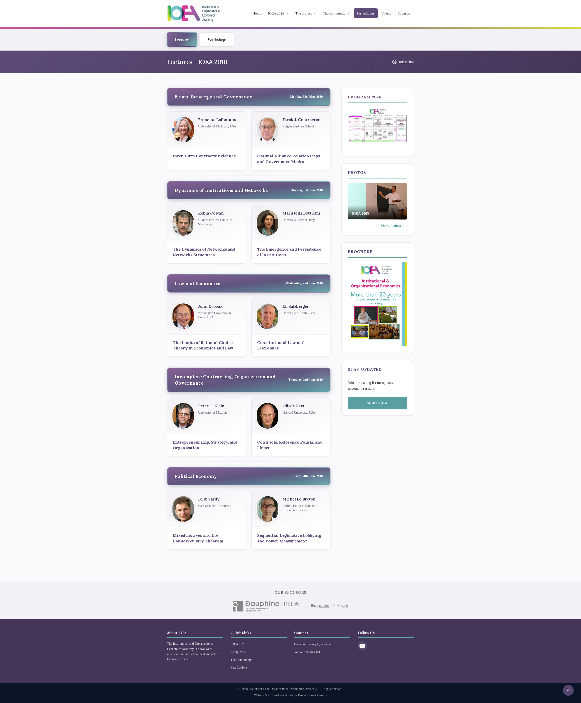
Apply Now (238, 652)
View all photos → (394, 226)
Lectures (182, 39)
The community (334, 13)
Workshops (217, 39)
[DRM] (329, 606)
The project (303, 13)
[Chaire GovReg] (265, 606)
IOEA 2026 (276, 13)
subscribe (406, 62)
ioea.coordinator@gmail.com (313, 644)
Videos (386, 13)
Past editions (365, 13)
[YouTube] (362, 645)
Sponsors (404, 13)
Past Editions (239, 667)
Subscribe (378, 403)
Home (257, 13)
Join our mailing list (307, 652)
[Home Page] (193, 13)
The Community (241, 660)
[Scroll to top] (568, 690)
